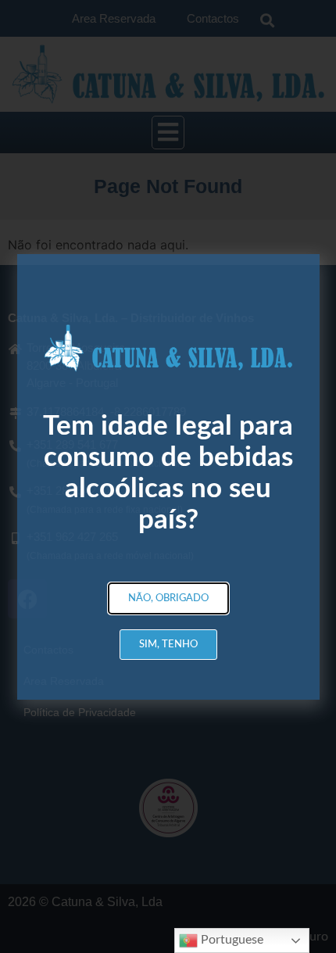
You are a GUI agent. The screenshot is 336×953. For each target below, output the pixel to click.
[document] (168, 476)
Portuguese (230, 939)
